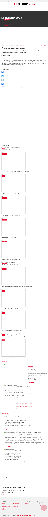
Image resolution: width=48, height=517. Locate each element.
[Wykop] (24, 80)
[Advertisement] (24, 99)
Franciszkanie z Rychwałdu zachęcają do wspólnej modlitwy (17, 286)
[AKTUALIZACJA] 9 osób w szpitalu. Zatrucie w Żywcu (16, 171)
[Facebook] (24, 72)
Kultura (4, 148)
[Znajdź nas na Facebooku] (1, 258)
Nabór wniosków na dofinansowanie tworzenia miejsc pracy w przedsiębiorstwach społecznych (24, 389)
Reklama (3, 505)
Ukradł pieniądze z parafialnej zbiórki (12, 457)
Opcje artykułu (43, 45)
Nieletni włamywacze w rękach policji (11, 259)
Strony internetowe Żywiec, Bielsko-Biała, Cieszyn (25, 515)
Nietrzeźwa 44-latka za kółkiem (11, 459)
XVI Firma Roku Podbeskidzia (23, 386)
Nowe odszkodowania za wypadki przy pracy (14, 390)
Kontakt (3, 503)
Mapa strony (15, 506)
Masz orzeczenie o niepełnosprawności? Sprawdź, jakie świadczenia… (19, 434)
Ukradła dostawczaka (18, 450)
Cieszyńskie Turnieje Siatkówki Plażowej (36, 376)
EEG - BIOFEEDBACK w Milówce (10, 308)
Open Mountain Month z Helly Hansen (35, 375)
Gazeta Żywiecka (40, 505)
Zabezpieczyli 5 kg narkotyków (10, 264)
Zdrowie (4, 312)
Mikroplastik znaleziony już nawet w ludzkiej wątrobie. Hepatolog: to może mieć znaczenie (23, 437)
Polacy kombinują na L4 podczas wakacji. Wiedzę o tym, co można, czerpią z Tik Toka (22, 443)
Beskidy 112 (4, 153)
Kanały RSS (15, 505)
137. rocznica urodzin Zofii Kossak (26, 417)
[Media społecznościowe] (24, 84)
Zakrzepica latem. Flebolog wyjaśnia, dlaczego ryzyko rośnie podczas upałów (20, 440)
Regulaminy (4, 509)
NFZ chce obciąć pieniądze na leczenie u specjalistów (15, 395)
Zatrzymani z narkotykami (9, 237)
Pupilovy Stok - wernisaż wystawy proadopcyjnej (15, 426)
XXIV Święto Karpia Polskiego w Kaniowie (13, 423)
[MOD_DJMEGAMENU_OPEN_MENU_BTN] (2, 13)
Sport (3, 175)
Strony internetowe (29, 503)
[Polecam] (2, 86)
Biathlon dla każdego (32, 378)
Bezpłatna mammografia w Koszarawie (12, 330)
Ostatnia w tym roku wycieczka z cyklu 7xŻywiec (14, 336)
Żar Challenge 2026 (32, 379)
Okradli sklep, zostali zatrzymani (11, 454)
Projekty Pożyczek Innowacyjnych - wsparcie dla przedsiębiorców (18, 393)
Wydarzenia (22, 45)
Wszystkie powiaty (5, 0)
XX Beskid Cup (38, 370)
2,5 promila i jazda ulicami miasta (11, 215)
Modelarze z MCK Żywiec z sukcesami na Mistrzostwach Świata (18, 425)
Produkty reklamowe (6, 506)
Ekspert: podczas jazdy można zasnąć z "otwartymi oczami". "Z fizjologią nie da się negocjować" (24, 439)
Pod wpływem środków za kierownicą (12, 453)
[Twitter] (24, 76)
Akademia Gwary (6, 149)
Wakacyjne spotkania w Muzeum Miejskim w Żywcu (15, 420)
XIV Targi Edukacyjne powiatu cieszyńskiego (14, 392)
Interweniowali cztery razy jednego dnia (13, 456)
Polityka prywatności (6, 508)
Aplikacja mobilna (16, 503)
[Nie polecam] (3, 86)
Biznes (4, 340)
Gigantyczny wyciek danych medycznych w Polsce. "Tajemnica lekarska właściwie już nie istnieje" (24, 442)
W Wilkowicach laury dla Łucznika (10, 193)
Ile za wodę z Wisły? (7, 358)
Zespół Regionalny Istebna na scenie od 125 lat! (14, 422)
